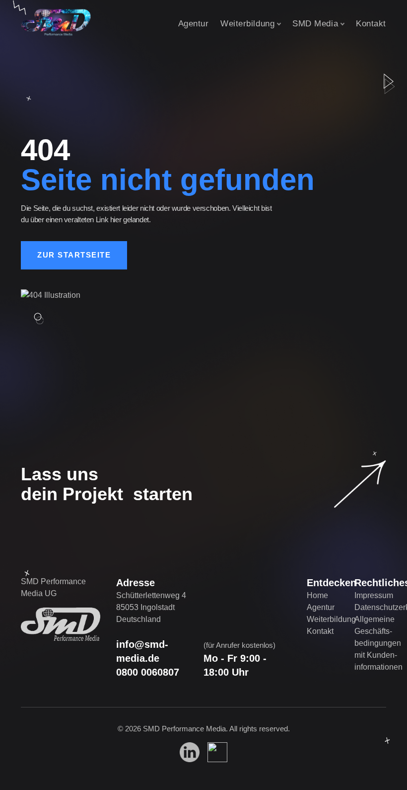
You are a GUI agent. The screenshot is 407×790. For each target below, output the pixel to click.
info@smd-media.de (142, 651)
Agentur (193, 23)
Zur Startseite (74, 255)
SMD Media (315, 23)
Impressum (373, 595)
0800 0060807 (147, 672)
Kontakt (371, 23)
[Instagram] (217, 752)
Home (317, 595)
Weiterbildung (247, 23)
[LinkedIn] (190, 752)
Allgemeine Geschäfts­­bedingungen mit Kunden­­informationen (378, 643)
